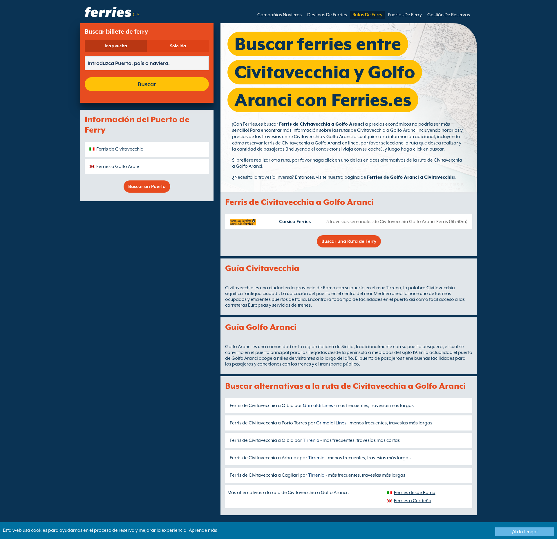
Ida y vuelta (116, 46)
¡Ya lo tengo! (525, 531)
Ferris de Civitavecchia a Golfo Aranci (321, 124)
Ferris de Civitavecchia (120, 149)
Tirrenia (311, 440)
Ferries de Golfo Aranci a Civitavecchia (411, 177)
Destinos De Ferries (327, 14)
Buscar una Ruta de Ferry (348, 241)
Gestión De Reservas (448, 14)
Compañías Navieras (279, 14)
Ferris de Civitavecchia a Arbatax (264, 457)
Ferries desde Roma (414, 492)
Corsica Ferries (295, 221)
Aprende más (203, 530)
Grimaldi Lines (318, 405)
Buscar (147, 84)
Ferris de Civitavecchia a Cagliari (264, 475)
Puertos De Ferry (405, 14)
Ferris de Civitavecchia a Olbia (262, 405)
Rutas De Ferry (367, 14)
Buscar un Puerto (147, 186)
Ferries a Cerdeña (412, 500)
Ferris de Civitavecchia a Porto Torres (268, 423)
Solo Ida (178, 46)
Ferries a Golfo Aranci (119, 166)
